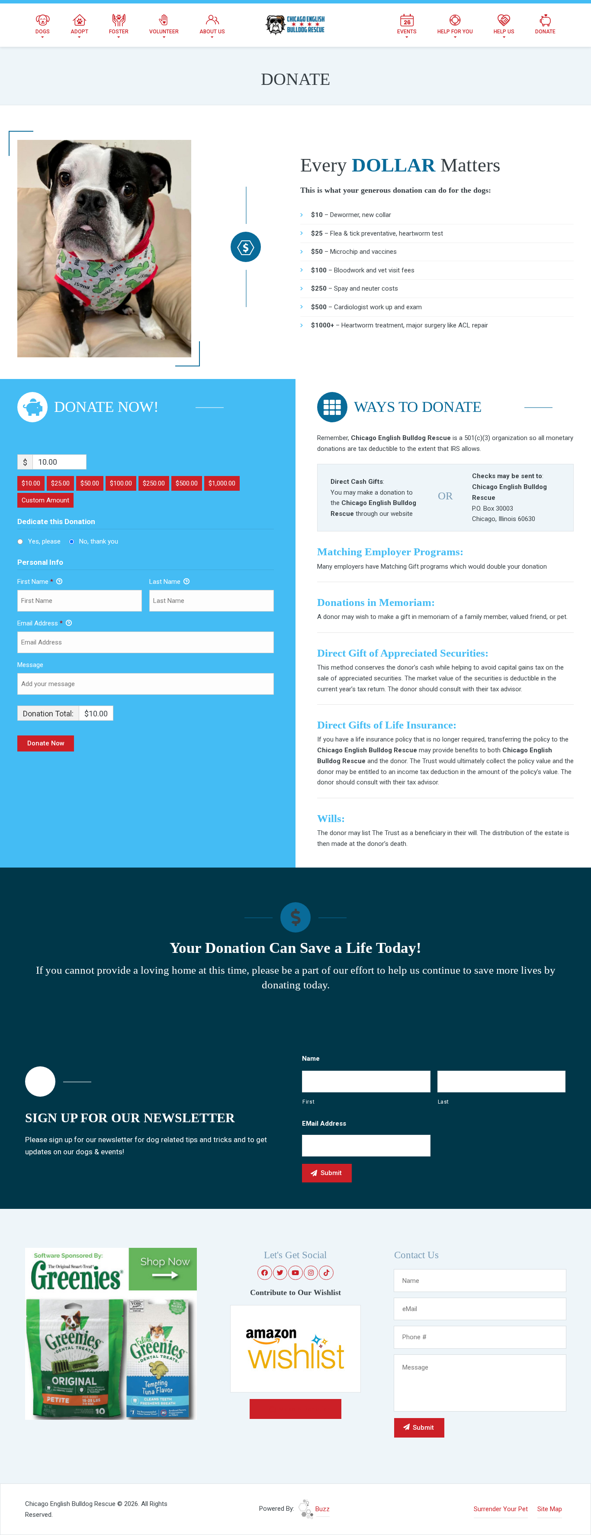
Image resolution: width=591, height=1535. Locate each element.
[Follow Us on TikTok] (326, 1273)
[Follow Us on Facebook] (264, 1273)
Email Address (40, 623)
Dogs (42, 32)
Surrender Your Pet (501, 1509)
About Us (212, 32)
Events (407, 32)
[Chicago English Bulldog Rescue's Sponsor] (111, 1333)
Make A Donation (304, 1409)
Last (444, 1102)
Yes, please (44, 541)
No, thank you (98, 541)
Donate (545, 32)
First (308, 1102)
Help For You (455, 32)
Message (30, 665)
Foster (118, 32)
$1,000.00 (222, 483)
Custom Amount (45, 500)
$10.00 (31, 483)
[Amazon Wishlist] (295, 1348)
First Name (35, 582)
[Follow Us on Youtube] (295, 1273)
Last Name (165, 582)
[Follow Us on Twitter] (280, 1273)
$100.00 (121, 483)
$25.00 (60, 483)
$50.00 (89, 483)
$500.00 (187, 483)
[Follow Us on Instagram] (311, 1273)
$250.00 (154, 483)
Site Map (549, 1509)
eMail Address (324, 1123)
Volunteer (164, 32)
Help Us (504, 32)
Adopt (79, 32)
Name (311, 1058)
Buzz (322, 1509)
